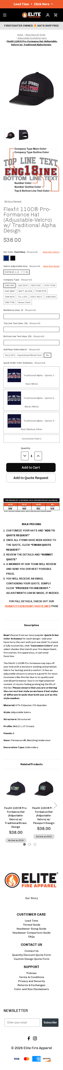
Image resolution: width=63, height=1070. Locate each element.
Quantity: (26, 448)
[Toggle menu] (4, 15)
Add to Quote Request (30, 478)
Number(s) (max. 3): (20, 310)
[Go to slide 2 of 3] (29, 844)
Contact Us (32, 950)
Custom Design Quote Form (31, 958)
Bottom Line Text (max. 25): (24, 336)
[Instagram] (34, 1038)
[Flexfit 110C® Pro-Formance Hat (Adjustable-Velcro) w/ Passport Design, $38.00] (44, 788)
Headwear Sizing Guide (31, 928)
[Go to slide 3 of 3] (35, 844)
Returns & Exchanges (31, 985)
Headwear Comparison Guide (32, 932)
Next (55, 805)
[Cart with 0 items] (55, 15)
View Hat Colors (51, 252)
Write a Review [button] (13, 201)
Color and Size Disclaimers (31, 989)
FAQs (31, 936)
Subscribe (50, 1022)
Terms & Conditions (31, 977)
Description (31, 625)
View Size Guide (51, 266)
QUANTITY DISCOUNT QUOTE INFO (28, 606)
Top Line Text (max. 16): (22, 323)
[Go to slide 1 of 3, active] (24, 844)
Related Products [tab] (31, 764)
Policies (32, 973)
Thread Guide (31, 924)
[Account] (47, 15)
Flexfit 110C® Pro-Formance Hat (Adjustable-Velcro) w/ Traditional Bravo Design (16, 817)
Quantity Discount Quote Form (31, 954)
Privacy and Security (31, 981)
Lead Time (31, 920)
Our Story (31, 898)
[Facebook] (28, 1038)
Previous (4, 805)
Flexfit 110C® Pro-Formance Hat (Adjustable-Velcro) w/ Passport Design (44, 816)
